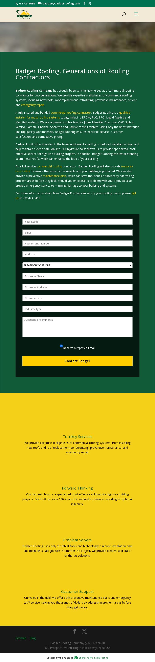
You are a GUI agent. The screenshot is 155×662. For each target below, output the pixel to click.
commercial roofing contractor (71, 112)
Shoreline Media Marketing (93, 657)
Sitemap (21, 638)
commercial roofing (49, 166)
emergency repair (32, 105)
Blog (32, 638)
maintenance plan (54, 176)
